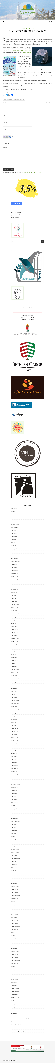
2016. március (14, 839)
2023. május (14, 598)
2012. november (15, 954)
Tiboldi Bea (5, 102)
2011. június (14, 1007)
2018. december (15, 737)
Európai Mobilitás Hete (8, 99)
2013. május (14, 939)
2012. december (15, 951)
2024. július (14, 564)
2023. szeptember (15, 586)
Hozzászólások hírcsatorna (17, 1028)
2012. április (14, 976)
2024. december (15, 552)
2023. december (15, 576)
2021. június (14, 651)
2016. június (14, 830)
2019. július (14, 716)
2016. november (15, 815)
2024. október (14, 558)
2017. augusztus (15, 787)
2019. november (15, 703)
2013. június (14, 935)
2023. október (14, 583)
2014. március (14, 914)
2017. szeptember (15, 784)
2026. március (14, 518)
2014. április (14, 911)
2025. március (14, 545)
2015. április (14, 874)
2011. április (14, 1013)
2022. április (14, 626)
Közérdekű (31, 28)
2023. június (14, 595)
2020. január (14, 697)
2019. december (15, 700)
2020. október (14, 675)
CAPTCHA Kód (6, 143)
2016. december (15, 812)
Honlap (4, 129)
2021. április (14, 657)
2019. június (14, 719)
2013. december (15, 920)
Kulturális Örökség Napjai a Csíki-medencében (19, 50)
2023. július (14, 592)
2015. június (14, 867)
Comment (5, 147)
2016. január (14, 846)
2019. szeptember (15, 709)
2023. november (15, 579)
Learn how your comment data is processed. (31, 172)
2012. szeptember (15, 960)
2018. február (14, 768)
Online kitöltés (16, 203)
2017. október (14, 781)
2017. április (14, 799)
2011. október (14, 994)
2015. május (14, 870)
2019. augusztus (15, 713)
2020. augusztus (15, 682)
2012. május (14, 973)
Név (4, 115)
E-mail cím (5, 122)
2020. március (14, 691)
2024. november (15, 555)
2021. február (14, 663)
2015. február (14, 880)
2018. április (14, 762)
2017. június (14, 793)
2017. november (15, 778)
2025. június (14, 536)
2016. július (14, 827)
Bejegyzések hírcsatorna (17, 1024)
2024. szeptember (15, 561)
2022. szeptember (15, 614)
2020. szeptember (15, 679)
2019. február (14, 731)
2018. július (14, 753)
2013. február (14, 948)
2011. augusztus (15, 1000)
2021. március (14, 660)
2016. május (14, 833)
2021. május (14, 654)
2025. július (14, 533)
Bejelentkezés (14, 1021)
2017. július (14, 790)
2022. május (14, 623)
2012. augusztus (15, 963)
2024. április (14, 567)
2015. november (15, 852)
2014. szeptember (15, 895)
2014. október (14, 892)
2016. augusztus (15, 824)
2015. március (14, 877)
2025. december (15, 524)
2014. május (14, 908)
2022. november (15, 607)
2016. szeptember (15, 821)
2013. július (14, 932)
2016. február (14, 843)
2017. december (15, 774)
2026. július (14, 508)
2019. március (14, 728)
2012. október (14, 957)
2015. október (14, 855)
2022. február (14, 632)
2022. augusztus (15, 617)
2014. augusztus (15, 898)
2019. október (14, 706)
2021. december (15, 638)
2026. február (14, 521)
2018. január (14, 771)
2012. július (14, 966)
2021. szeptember (15, 648)
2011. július (14, 1004)
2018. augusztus (15, 750)
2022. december (15, 604)
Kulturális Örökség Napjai (19, 99)
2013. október (14, 923)
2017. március (14, 802)
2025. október (14, 527)
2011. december (15, 988)
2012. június (14, 969)
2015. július (14, 864)
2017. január (14, 809)
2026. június (14, 511)
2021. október (14, 644)
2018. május (14, 759)
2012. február (14, 982)
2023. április (14, 601)
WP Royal (15, 1060)
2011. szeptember (15, 997)
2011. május (14, 1010)
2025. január (14, 549)
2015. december (15, 849)
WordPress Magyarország (17, 1031)
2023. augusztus (15, 589)
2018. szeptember (15, 747)
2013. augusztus (15, 929)
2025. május (14, 539)
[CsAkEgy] (27, 10)
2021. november (15, 641)
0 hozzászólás (49, 102)
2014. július (14, 901)
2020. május (14, 685)
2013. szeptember (15, 926)
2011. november (15, 991)
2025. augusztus (15, 530)
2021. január (14, 666)
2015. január (14, 883)
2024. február (14, 573)
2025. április (14, 542)
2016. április (14, 836)
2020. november (15, 672)
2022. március (14, 629)
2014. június (14, 904)
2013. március (14, 945)
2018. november (15, 740)
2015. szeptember (15, 858)
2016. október (14, 818)
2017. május (14, 796)
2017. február (14, 805)
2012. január (14, 985)
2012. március (14, 979)
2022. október (14, 610)
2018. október (14, 744)
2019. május (14, 722)
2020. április (14, 688)
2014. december (15, 886)
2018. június (14, 756)
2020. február (14, 694)
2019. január (14, 734)
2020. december (15, 669)
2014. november (15, 889)
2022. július (14, 620)
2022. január (14, 635)
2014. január (14, 917)
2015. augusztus (15, 861)
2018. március (14, 765)
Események (24, 28)
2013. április (14, 942)
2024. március (14, 570)
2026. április (14, 514)
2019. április (14, 725)
